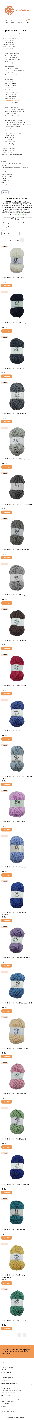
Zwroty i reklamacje (7, 1367)
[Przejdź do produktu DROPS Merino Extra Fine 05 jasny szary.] (17, 441)
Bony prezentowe (6, 176)
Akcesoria (4, 161)
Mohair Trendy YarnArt (11, 92)
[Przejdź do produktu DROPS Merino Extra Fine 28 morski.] (17, 1212)
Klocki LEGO (5, 180)
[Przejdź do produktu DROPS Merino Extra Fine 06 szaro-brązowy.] (17, 487)
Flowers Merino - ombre (12, 131)
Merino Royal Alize (10, 83)
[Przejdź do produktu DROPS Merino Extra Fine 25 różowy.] (17, 1076)
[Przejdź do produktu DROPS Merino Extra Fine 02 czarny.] (17, 305)
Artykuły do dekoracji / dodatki (10, 34)
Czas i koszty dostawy (8, 1392)
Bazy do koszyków (7, 172)
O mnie (3, 1413)
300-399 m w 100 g (9, 148)
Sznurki (3, 165)
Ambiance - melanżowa (12, 75)
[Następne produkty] (19, 1335)
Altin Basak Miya (10, 141)
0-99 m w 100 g (8, 42)
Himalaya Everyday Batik (12, 59)
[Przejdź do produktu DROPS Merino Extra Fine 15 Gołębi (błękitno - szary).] (17, 759)
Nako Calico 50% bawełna (13, 133)
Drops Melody (9, 79)
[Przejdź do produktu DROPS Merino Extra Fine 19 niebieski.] (17, 849)
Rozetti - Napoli (9, 129)
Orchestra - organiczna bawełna (15, 122)
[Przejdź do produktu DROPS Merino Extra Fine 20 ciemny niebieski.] (17, 895)
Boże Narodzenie (6, 174)
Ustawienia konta (6, 1379)
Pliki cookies (5, 1403)
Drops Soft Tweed (10, 113)
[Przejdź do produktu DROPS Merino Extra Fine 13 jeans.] (17, 713)
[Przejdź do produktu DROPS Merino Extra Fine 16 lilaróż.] (17, 804)
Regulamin (4, 1369)
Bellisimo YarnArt (10, 135)
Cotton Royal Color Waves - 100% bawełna (18, 124)
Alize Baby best (9, 137)
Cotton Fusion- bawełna (12, 53)
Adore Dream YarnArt (11, 94)
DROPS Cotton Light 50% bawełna (15, 109)
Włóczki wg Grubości (15, 27)
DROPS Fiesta (9, 72)
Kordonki (4, 157)
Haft (2, 170)
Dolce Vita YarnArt (10, 81)
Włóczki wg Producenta (8, 38)
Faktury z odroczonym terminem (11, 1390)
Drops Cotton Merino (11, 77)
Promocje (4, 187)
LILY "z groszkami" (10, 66)
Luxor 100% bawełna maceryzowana (16, 64)
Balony (3, 178)
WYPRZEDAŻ (5, 183)
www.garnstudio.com (19, 214)
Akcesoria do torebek (7, 36)
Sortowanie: (5, 230)
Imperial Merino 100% (11, 103)
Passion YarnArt (10, 88)
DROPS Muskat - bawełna (12, 105)
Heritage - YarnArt (10, 85)
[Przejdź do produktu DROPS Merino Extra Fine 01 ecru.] (17, 260)
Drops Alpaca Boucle (11, 90)
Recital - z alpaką (10, 62)
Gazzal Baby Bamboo (11, 57)
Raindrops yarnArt (10, 98)
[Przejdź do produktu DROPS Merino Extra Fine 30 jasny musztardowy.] (17, 1257)
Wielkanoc (4, 159)
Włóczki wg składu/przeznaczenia (11, 154)
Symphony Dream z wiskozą (13, 116)
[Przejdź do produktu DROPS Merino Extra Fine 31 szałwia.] (17, 1303)
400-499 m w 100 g (9, 150)
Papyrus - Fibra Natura (12, 146)
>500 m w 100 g (8, 152)
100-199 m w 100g (8, 44)
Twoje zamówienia (7, 1377)
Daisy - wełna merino (11, 107)
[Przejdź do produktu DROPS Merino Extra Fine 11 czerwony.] (17, 668)
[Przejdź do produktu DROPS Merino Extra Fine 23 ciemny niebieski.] (17, 985)
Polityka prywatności (7, 1401)
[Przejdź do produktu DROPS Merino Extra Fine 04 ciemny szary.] (17, 396)
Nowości (4, 185)
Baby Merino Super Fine (12, 96)
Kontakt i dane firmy (7, 1411)
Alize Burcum (9, 139)
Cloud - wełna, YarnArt (11, 68)
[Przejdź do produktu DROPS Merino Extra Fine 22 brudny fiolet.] (17, 940)
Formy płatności (6, 1388)
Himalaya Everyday (11, 51)
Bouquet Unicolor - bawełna (13, 120)
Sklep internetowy (15, 1417)
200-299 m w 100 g (28, 27)
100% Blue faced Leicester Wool (14, 70)
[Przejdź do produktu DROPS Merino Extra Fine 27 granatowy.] (17, 1167)
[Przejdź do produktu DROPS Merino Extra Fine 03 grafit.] (17, 351)
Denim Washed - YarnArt (12, 126)
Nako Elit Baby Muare (11, 144)
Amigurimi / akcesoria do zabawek (11, 163)
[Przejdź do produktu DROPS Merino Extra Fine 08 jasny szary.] (17, 577)
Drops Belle (8, 118)
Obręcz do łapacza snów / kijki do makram (14, 167)
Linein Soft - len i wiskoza (12, 49)
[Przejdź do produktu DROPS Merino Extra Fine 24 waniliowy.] (17, 1031)
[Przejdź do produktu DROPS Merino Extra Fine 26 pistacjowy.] (17, 1121)
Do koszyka (6, 285)
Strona (12, 240)
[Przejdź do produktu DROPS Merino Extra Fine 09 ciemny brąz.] (17, 623)
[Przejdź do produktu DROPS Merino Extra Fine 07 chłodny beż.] (17, 532)
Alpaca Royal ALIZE (11, 55)
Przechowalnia (5, 1380)
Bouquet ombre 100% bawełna (14, 111)
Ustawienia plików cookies (9, 1400)
